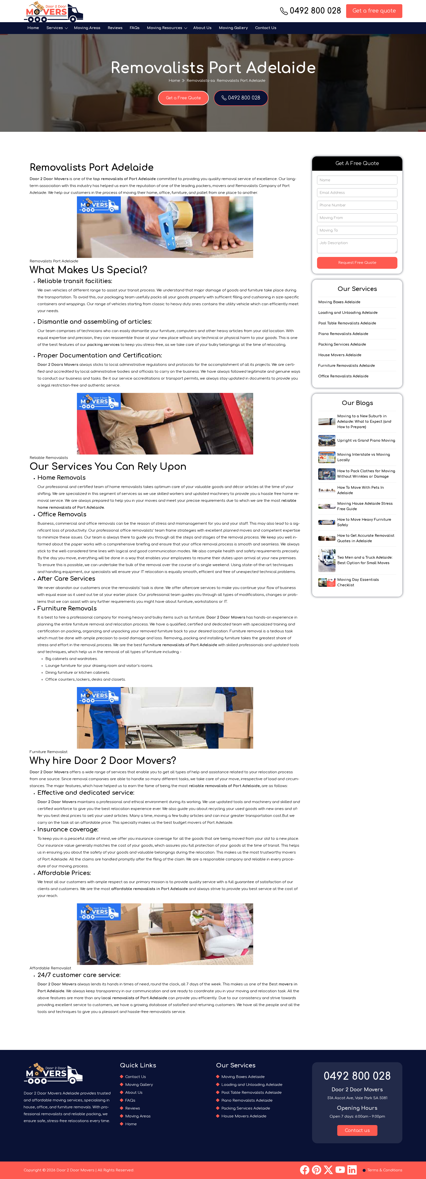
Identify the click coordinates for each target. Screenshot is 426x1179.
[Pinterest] (316, 1170)
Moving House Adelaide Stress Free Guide (365, 506)
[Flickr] (328, 1170)
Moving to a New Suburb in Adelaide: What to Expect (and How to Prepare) (364, 421)
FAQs (135, 28)
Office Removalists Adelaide (343, 376)
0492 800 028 (315, 11)
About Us (202, 28)
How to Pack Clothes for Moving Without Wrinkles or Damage (366, 473)
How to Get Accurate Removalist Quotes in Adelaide (365, 538)
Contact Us (265, 28)
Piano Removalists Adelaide (343, 334)
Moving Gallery (233, 28)
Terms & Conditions (384, 1170)
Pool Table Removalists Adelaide (347, 323)
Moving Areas (87, 28)
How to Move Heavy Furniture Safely (364, 522)
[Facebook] (304, 1170)
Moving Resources (164, 28)
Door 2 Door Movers (75, 1170)
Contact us (357, 1130)
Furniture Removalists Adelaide (346, 366)
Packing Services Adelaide (342, 344)
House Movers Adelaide (339, 355)
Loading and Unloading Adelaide (348, 313)
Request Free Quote (357, 263)
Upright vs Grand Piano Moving (366, 440)
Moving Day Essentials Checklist (358, 582)
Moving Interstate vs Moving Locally (363, 457)
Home (33, 28)
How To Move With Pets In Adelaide (360, 490)
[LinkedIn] (352, 1170)
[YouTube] (340, 1170)
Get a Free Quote (183, 98)
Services (54, 28)
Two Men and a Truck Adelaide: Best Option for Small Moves (364, 560)
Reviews (115, 28)
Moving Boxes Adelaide (339, 302)
